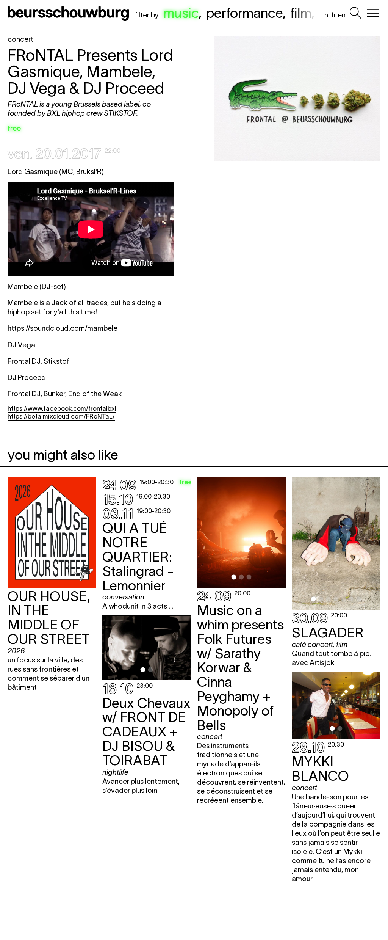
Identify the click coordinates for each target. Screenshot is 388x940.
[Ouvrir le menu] (372, 13)
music (181, 12)
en (342, 15)
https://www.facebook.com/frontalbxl (62, 408)
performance (244, 12)
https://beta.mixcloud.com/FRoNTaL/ (61, 416)
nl (327, 15)
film (300, 12)
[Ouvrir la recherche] (355, 13)
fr (333, 15)
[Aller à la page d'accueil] (70, 13)
